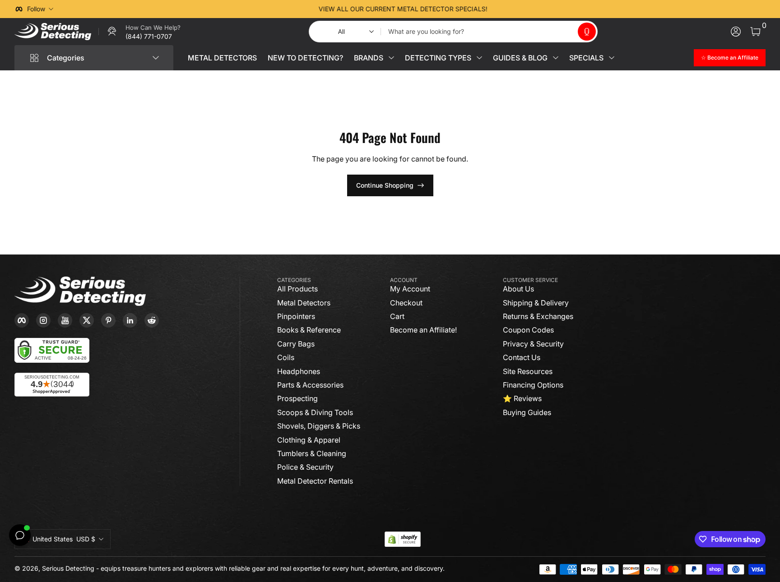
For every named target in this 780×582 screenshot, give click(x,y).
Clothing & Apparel (308, 439)
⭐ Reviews (522, 398)
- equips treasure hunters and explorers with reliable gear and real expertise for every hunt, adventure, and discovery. (270, 568)
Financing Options (533, 384)
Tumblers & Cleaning (311, 453)
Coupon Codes (528, 329)
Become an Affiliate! (423, 329)
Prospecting (297, 398)
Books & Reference (309, 329)
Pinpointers (296, 316)
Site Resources (527, 371)
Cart (397, 316)
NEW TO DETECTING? (305, 57)
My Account (410, 288)
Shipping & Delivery (536, 302)
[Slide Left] (253, 9)
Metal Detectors (303, 302)
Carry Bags (296, 343)
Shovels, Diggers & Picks (318, 425)
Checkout (406, 302)
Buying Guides (527, 412)
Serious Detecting (68, 568)
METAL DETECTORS (222, 57)
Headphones (298, 371)
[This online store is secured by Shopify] (403, 539)
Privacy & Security (533, 343)
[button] (587, 32)
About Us (518, 288)
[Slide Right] (527, 9)
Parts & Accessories (310, 384)
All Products (297, 288)
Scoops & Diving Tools (315, 412)
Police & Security (305, 466)
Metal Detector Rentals (315, 480)
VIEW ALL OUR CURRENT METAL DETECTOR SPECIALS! (390, 9)
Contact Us (521, 357)
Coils (285, 357)
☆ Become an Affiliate (729, 57)
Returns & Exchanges (538, 316)
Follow (36, 9)
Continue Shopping (384, 185)
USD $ (63, 539)
